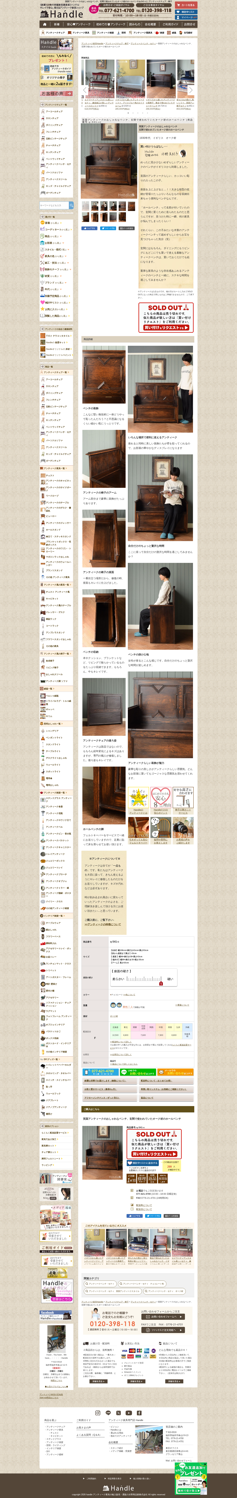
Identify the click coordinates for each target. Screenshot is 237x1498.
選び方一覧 (50, 217)
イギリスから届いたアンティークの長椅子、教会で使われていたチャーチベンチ (160, 103)
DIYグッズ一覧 (51, 1059)
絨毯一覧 (48, 689)
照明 (124, 32)
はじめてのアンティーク (110, 24)
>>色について (129, 995)
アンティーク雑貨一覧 (54, 793)
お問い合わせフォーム (181, 1460)
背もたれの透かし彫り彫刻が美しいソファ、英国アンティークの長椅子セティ (191, 103)
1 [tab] (128, 113)
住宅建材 (188, 32)
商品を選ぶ (50, 1420)
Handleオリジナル (58, 355)
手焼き (58, 336)
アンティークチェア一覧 (55, 372)
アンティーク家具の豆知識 (51, 1394)
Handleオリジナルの (58, 349)
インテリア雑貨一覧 (53, 916)
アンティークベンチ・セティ (143, 43)
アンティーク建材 (54, 1454)
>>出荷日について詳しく (121, 1054)
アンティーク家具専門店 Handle (126, 1420)
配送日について (144, 1209)
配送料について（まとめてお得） (156, 1080)
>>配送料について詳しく (121, 1042)
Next (188, 1246)
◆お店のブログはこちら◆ (56, 1386)
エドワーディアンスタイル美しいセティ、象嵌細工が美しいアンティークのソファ (99, 103)
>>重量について (182, 1005)
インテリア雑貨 (53, 1448)
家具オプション (52, 1126)
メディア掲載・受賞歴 (121, 1451)
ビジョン (115, 1427)
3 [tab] (137, 113)
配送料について (144, 1205)
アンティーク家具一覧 (54, 468)
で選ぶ (56, 249)
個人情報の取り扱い (142, 1478)
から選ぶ (52, 223)
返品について (147, 1098)
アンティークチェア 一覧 (56, 105)
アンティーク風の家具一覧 (56, 585)
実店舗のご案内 (174, 1426)
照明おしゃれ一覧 (52, 724)
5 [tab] (147, 113)
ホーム (45, 24)
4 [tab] (142, 113)
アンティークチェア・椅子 (117, 43)
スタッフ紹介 (117, 1448)
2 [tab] (133, 113)
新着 (56, 24)
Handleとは (116, 1430)
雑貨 (162, 32)
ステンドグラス (53, 1439)
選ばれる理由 (117, 1433)
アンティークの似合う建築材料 (58, 329)
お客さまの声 (83, 1427)
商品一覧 (49, 367)
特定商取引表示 (114, 1478)
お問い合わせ (190, 24)
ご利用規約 (91, 1478)
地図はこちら (56, 1380)
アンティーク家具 (81, 32)
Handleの (56, 342)
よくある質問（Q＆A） (89, 1434)
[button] (84, 157)
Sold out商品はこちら (49, 1397)
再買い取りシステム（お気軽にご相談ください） (164, 1089)
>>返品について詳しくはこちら (124, 1064)
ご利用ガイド (170, 24)
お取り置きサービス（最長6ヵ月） (100, 1089)
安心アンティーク (78, 24)
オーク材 (114, 1016)
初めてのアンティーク (121, 1436)
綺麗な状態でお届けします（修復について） (105, 1080)
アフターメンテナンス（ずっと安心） (102, 1098)
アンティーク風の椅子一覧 (56, 654)
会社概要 (150, 24)
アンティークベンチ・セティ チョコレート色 (143, 1284)
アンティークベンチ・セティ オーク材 (165, 1291)
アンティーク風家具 (142, 32)
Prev (87, 1246)
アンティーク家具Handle (92, 43)
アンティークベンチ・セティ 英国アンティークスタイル (114, 1291)
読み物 (134, 24)
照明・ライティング (55, 1445)
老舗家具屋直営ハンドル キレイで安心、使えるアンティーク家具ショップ (63, 11)
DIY (48, 1451)
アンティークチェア (55, 32)
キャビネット (56, 1436)
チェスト (54, 1433)
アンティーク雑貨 (105, 32)
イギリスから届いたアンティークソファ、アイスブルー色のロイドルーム (129, 103)
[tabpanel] (130, 85)
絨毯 (174, 32)
